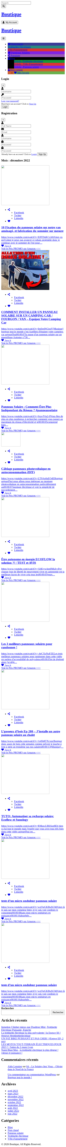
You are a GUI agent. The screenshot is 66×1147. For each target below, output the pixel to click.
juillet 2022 (13, 1111)
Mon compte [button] (16, 70)
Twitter (17, 215)
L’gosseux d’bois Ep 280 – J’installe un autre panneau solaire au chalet (30, 733)
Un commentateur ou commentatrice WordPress (32, 1074)
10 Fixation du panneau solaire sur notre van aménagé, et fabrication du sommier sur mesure (32, 229)
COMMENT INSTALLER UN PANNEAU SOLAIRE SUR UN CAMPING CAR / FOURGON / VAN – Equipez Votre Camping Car (31, 317)
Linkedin (18, 218)
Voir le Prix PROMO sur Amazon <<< (21, 248)
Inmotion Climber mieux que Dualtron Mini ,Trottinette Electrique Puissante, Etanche (29, 1028)
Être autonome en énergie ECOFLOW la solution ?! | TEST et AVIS (28, 561)
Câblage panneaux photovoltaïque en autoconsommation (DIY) (26, 470)
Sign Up (32, 104)
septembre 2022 (16, 1105)
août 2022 (13, 1108)
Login (34, 154)
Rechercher (7, 1008)
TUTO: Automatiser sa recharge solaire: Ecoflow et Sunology (27, 818)
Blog (10, 1127)
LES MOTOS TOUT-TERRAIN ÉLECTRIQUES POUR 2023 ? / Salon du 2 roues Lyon (31, 1045)
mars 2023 (13, 1093)
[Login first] (9, 221)
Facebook (19, 212)
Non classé (13, 1130)
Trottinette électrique (18, 1136)
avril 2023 (13, 1090)
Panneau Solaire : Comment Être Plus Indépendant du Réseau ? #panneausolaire (29, 408)
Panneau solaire (16, 1133)
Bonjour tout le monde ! (20, 1077)
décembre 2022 (15, 1096)
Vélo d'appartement (17, 1138)
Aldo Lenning (15, 1066)
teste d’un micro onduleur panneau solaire (29, 900)
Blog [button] (12, 58)
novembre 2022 (16, 1099)
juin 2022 (12, 1113)
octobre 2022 (14, 1102)
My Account (10, 22)
